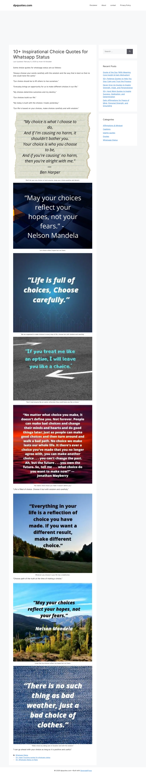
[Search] (130, 51)
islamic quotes (109, 133)
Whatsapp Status (22, 755)
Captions (107, 129)
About (104, 5)
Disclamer (93, 5)
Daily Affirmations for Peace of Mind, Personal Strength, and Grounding (116, 103)
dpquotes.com (22, 5)
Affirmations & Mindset (113, 126)
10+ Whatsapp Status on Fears (27, 760)
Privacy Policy (125, 5)
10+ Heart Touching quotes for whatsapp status (33, 757)
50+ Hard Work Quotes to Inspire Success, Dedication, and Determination (117, 94)
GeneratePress (86, 771)
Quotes (106, 136)
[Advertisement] (73, 27)
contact (113, 5)
